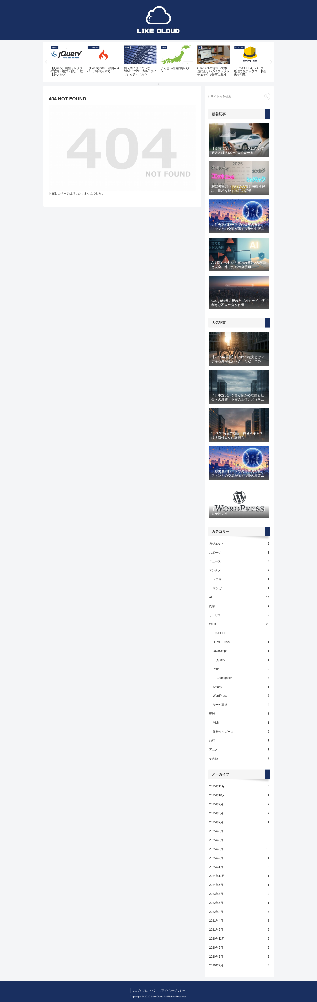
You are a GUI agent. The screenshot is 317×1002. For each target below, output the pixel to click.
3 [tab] (164, 84)
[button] (266, 96)
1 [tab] (153, 84)
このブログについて (143, 990)
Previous (46, 62)
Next (271, 62)
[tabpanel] (67, 61)
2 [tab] (158, 84)
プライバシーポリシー (172, 990)
